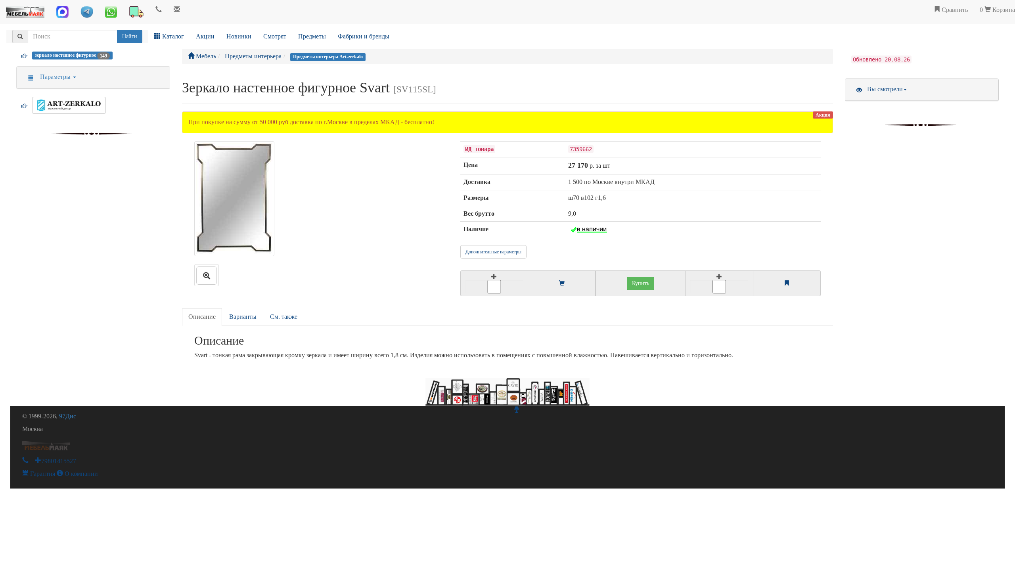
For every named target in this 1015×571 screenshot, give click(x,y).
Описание (202, 316)
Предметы (312, 36)
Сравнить (954, 9)
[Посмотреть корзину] (562, 284)
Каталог (172, 36)
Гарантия (42, 473)
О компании (80, 473)
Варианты (243, 316)
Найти (129, 36)
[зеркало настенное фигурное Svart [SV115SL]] (206, 275)
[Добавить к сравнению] (719, 283)
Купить (640, 283)
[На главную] (25, 10)
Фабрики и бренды (363, 36)
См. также (283, 316)
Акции (205, 36)
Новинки (238, 36)
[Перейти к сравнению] (786, 284)
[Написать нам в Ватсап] (111, 12)
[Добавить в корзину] (494, 283)
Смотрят (274, 36)
